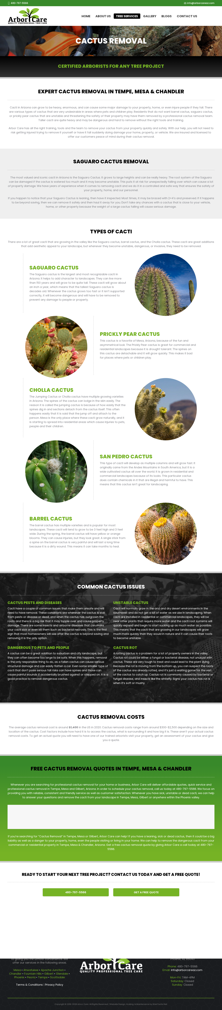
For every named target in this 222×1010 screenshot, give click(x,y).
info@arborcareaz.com (200, 3)
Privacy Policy (54, 985)
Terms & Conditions (29, 985)
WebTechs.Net (160, 1004)
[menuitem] (86, 16)
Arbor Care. (83, 1004)
